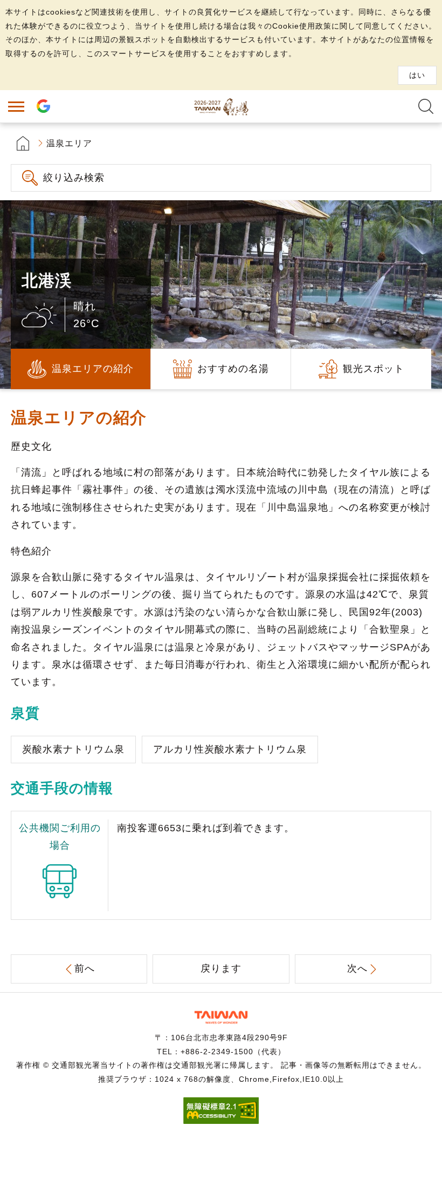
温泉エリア (69, 143)
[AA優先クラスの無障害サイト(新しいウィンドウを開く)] (221, 1121)
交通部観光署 (221, 1017)
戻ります (221, 968)
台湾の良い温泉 (221, 106)
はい (417, 75)
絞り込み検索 (74, 177)
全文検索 (426, 106)
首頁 (23, 143)
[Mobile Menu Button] (16, 106)
